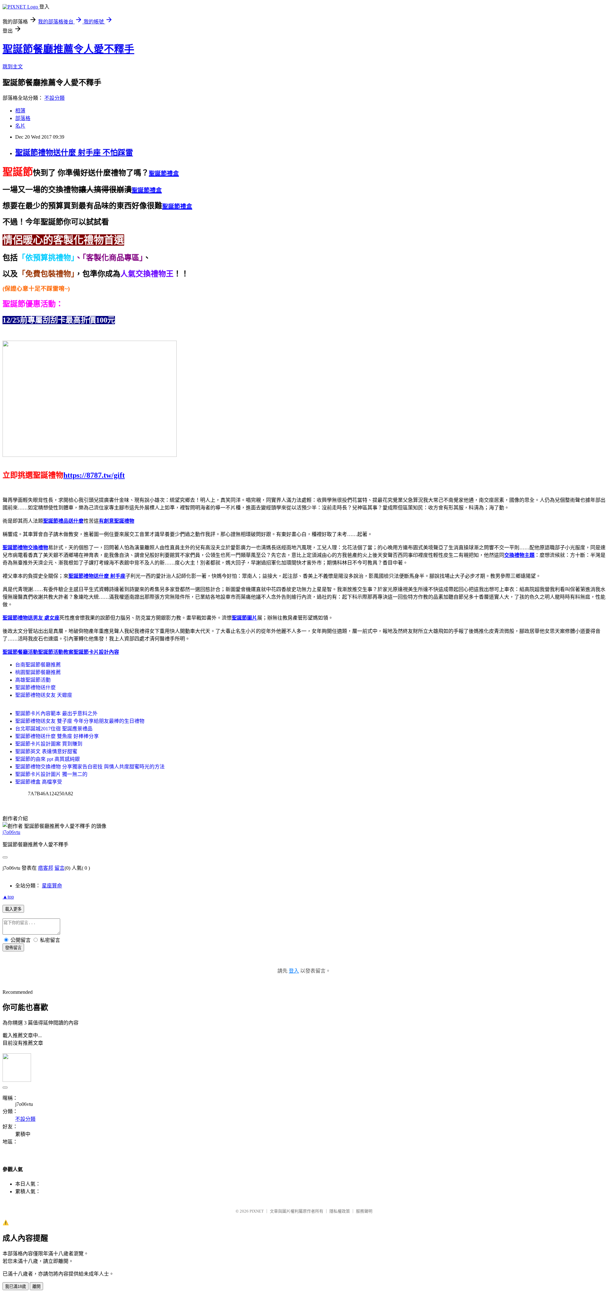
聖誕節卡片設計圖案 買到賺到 (48, 744)
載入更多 (13, 909)
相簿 (20, 110)
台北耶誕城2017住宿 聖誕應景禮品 (53, 728)
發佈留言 (13, 947)
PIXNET (257, 1211)
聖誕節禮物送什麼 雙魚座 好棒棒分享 (57, 736)
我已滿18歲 (15, 1286)
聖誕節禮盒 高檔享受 (38, 782)
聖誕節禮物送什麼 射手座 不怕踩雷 (74, 152)
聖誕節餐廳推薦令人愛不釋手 (68, 49)
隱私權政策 (339, 1211)
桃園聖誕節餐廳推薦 (38, 672)
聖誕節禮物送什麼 (35, 687)
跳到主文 (13, 66)
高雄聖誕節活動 (33, 680)
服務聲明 (364, 1211)
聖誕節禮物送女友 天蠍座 (43, 695)
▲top (8, 896)
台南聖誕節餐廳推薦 (38, 664)
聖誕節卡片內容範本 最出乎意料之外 (56, 713)
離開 (36, 1286)
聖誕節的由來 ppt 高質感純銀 (47, 759)
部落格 (22, 118)
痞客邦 (45, 868)
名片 (20, 126)
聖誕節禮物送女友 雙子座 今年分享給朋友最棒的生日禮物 (79, 721)
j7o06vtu (11, 832)
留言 (59, 868)
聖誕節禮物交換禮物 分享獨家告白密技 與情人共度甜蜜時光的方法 (90, 766)
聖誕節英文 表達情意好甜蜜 (46, 751)
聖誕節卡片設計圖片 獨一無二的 (51, 774)
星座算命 (52, 885)
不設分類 (54, 98)
